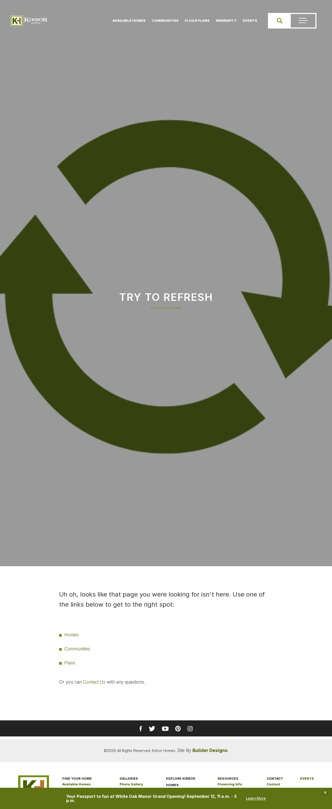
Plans (69, 662)
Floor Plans (197, 20)
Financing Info (230, 784)
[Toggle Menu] (303, 20)
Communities (165, 20)
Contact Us (94, 682)
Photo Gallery (131, 784)
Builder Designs (209, 750)
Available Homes (129, 20)
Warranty (226, 20)
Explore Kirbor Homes (180, 782)
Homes (71, 634)
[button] (279, 20)
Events (250, 20)
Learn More (256, 798)
